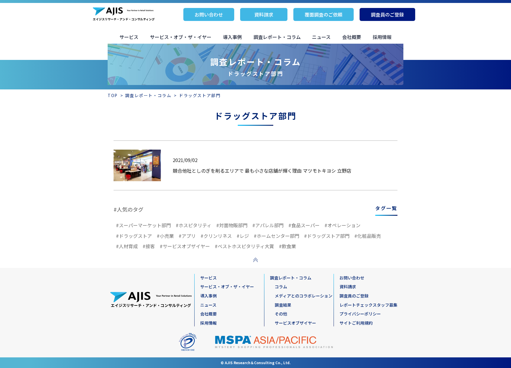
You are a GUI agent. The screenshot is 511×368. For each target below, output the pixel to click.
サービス (128, 36)
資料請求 (263, 14)
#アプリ (187, 235)
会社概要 (351, 36)
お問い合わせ (209, 14)
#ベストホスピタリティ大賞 (244, 246)
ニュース (321, 36)
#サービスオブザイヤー (185, 246)
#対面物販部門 (232, 225)
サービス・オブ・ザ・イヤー (180, 36)
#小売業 (165, 235)
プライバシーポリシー (360, 314)
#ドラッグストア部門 (327, 235)
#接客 (149, 246)
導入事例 (232, 36)
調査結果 (283, 305)
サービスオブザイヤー (295, 323)
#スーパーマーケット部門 (143, 225)
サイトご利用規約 (356, 323)
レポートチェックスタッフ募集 (368, 305)
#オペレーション (342, 225)
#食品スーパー (304, 225)
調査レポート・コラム (277, 36)
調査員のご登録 (387, 14)
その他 (281, 314)
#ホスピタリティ (193, 225)
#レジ (243, 235)
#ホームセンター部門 (276, 235)
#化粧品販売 (367, 235)
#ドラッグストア (134, 235)
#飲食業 (287, 246)
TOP (113, 95)
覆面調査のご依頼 (323, 14)
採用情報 (382, 36)
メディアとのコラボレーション (303, 296)
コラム (281, 287)
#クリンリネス (216, 235)
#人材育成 (127, 246)
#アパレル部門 (268, 225)
